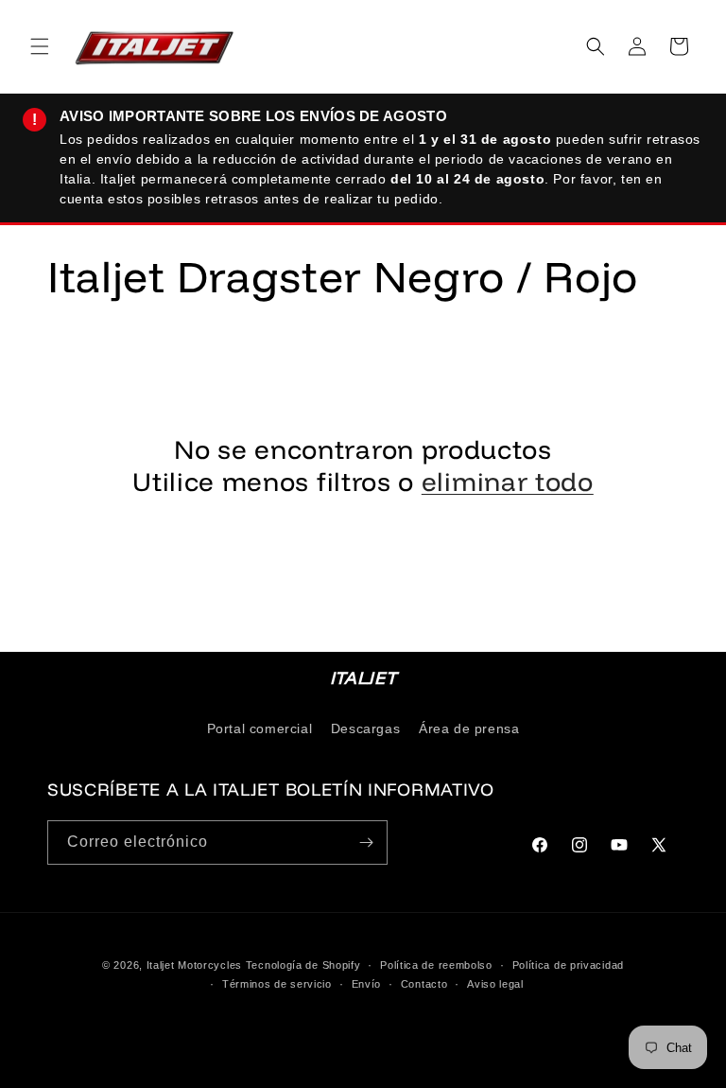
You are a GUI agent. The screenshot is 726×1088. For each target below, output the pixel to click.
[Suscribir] (366, 842)
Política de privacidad (568, 965)
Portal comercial (260, 728)
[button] (39, 46)
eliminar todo (508, 481)
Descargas (365, 728)
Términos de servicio (277, 984)
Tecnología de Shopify (303, 965)
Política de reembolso (436, 965)
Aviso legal (495, 984)
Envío (367, 984)
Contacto (424, 984)
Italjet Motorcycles (194, 965)
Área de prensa (469, 728)
